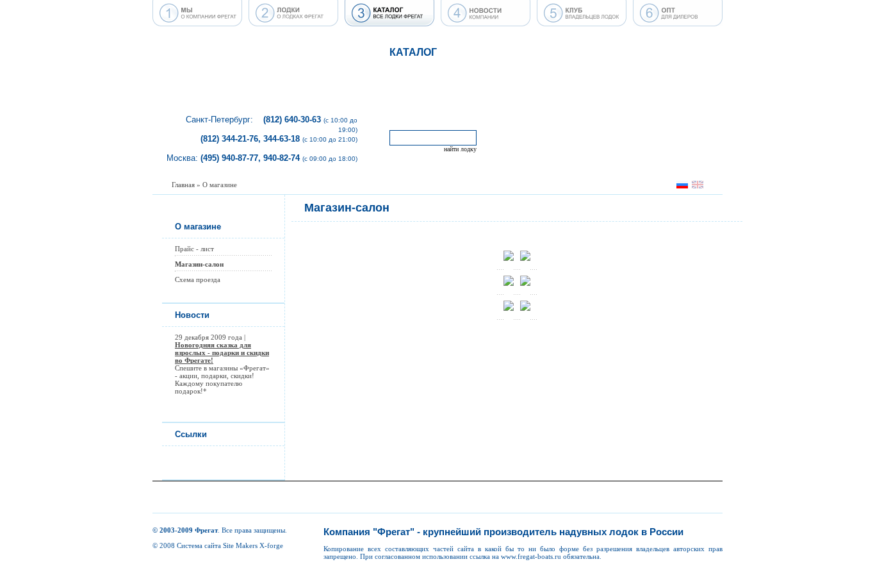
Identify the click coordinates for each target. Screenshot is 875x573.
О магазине (219, 184)
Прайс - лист (194, 249)
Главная (183, 184)
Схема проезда (197, 279)
